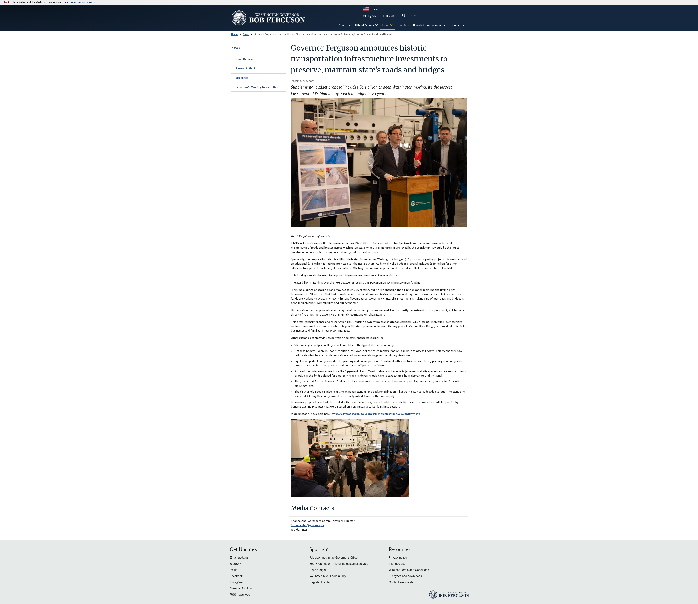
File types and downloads (405, 576)
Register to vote (319, 582)
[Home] (268, 17)
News (246, 34)
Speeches (242, 77)
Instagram (236, 582)
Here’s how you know (81, 2)
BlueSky (235, 563)
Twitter (234, 570)
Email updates (239, 557)
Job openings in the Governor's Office (333, 557)
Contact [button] (456, 25)
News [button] (386, 25)
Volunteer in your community (327, 576)
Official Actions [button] (364, 25)
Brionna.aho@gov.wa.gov (307, 525)
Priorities (403, 25)
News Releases (245, 59)
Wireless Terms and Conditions (409, 570)
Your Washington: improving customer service (338, 563)
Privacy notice (398, 557)
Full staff (388, 16)
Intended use (397, 563)
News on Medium (241, 588)
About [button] (343, 25)
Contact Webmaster (401, 582)
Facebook (236, 576)
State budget (317, 570)
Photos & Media (246, 68)
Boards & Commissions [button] (428, 25)
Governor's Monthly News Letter (257, 87)
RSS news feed (240, 594)
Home (234, 34)
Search (404, 15)
